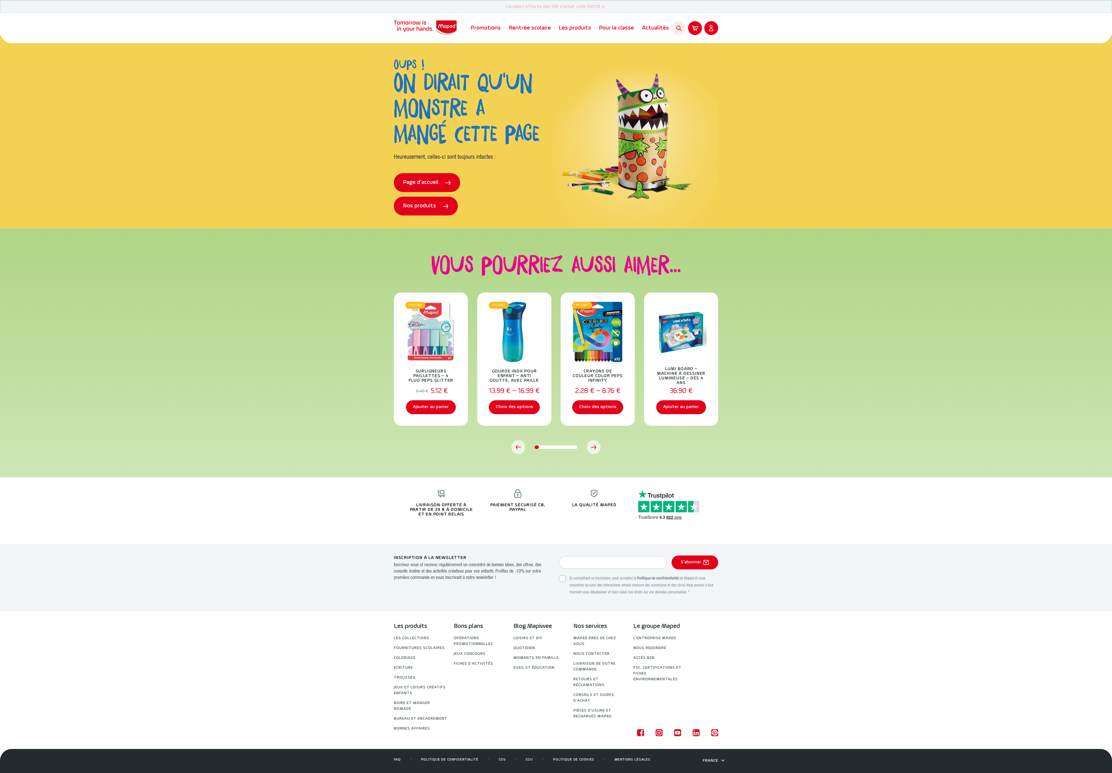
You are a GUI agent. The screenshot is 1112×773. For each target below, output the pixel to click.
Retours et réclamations (589, 682)
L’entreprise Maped (654, 638)
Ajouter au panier (431, 407)
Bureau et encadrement (420, 719)
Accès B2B (643, 658)
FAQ (397, 759)
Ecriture (403, 668)
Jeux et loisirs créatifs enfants (420, 690)
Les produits (575, 28)
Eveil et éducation (534, 668)
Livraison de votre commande (594, 666)
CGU (529, 759)
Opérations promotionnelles (473, 641)
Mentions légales (632, 759)
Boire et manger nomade (412, 706)
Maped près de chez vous (594, 641)
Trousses (404, 677)
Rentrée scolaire (530, 28)
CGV (502, 759)
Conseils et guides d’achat (593, 698)
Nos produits (420, 206)
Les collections (411, 638)
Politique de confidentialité (658, 579)
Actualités (655, 28)
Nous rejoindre (649, 648)
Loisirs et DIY (528, 638)
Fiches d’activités (473, 663)
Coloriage (405, 658)
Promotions (486, 28)
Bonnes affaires (412, 728)
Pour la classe (616, 28)
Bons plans (468, 626)
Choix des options (514, 407)
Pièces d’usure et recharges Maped (592, 713)
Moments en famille (536, 658)
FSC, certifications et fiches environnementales (657, 673)
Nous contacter (591, 654)
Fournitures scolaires (419, 648)
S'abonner (691, 562)
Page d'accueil (421, 182)
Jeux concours (470, 654)
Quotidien (524, 648)
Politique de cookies (573, 759)
